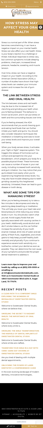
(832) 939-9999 (9, 2)
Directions (11, 6)
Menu (36, 2)
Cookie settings (21, 421)
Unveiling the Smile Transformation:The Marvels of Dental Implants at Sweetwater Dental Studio (20, 333)
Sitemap (6, 414)
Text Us (33, 426)
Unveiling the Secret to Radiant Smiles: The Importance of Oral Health (18, 316)
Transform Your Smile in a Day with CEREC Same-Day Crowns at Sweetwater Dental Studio (20, 351)
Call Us (12, 426)
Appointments (33, 6)
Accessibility (19, 414)
